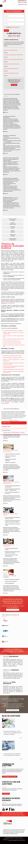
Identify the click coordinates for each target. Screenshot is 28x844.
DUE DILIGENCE (15, 73)
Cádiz (14, 812)
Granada (4, 813)
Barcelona (8, 812)
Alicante (3, 812)
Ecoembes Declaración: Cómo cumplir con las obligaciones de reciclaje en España (12, 732)
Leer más (14, 84)
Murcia (18, 813)
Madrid (10, 813)
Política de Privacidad (15, 432)
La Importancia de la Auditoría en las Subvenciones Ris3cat (11, 754)
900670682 (5, 301)
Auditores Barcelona (6, 310)
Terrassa (14, 815)
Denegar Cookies (6, 426)
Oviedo (21, 813)
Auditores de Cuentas (12, 227)
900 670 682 (14, 36)
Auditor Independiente (9, 583)
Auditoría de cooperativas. (10, 462)
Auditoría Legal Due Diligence (11, 581)
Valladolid (23, 815)
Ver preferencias (6, 430)
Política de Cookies (7, 432)
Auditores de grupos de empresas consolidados (12, 357)
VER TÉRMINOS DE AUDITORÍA (9, 776)
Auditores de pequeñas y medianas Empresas (12, 342)
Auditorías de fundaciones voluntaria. (12, 454)
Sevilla (6, 815)
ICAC (2, 393)
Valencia (18, 815)
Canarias (18, 812)
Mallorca (14, 813)
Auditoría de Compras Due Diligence (12, 579)
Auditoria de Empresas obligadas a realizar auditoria (13, 339)
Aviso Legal (22, 432)
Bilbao (11, 812)
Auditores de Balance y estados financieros (11, 340)
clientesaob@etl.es (10, 303)
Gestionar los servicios (13, 420)
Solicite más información (12, 609)
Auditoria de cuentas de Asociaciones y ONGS (12, 355)
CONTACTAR (6, 793)
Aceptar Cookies (6, 422)
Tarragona (10, 815)
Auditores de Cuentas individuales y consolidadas (13, 330)
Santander (3, 815)
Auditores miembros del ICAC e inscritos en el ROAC (13, 369)
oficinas (7, 399)
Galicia (21, 812)
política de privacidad (14, 27)
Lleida (7, 813)
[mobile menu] (1, 6)
